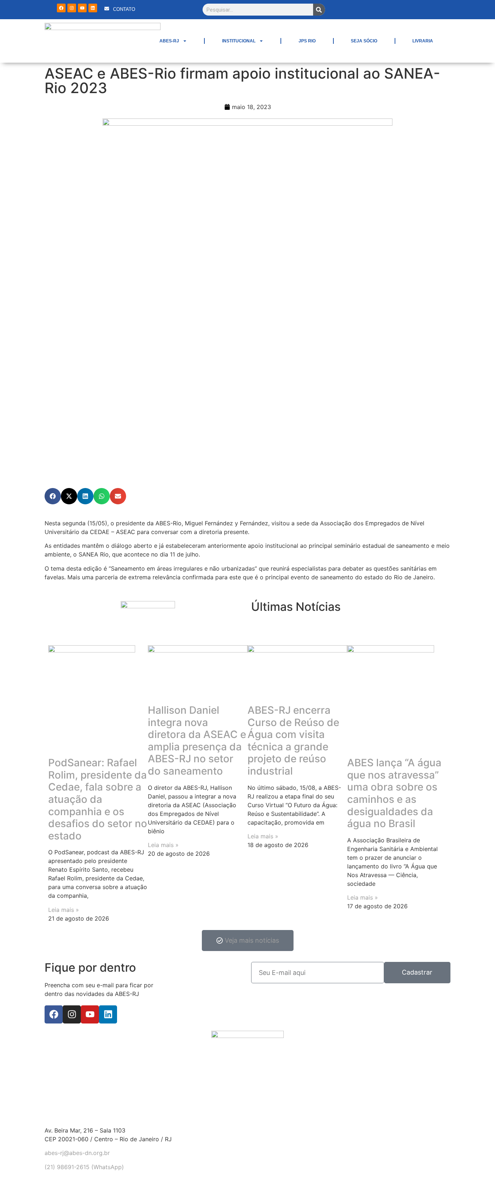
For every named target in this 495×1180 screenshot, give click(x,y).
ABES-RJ (169, 40)
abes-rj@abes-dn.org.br (77, 1152)
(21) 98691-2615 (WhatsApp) (84, 1167)
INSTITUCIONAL (238, 40)
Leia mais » (63, 909)
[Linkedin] (92, 8)
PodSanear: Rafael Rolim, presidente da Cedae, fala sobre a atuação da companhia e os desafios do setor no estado (97, 799)
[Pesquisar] (319, 10)
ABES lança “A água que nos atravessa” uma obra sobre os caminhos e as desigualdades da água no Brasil (394, 793)
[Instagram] (71, 8)
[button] (53, 496)
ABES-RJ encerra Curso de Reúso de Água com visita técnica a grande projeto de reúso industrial (293, 740)
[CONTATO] (106, 8)
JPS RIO (307, 40)
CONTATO (124, 9)
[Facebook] (61, 8)
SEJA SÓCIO (364, 40)
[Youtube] (82, 8)
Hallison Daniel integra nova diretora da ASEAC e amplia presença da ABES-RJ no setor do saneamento (197, 740)
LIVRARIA (422, 40)
